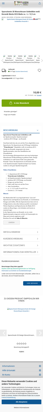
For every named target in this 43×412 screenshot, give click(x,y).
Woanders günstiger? (10, 111)
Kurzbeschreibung (13, 239)
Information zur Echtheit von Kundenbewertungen (16, 271)
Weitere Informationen (21, 407)
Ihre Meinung (32, 283)
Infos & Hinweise (11, 232)
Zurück (12, 222)
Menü (3, 3)
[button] (3, 333)
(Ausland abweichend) (21, 71)
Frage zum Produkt (10, 114)
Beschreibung (10, 130)
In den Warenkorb (21, 103)
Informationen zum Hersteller (19, 252)
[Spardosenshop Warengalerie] (21, 3)
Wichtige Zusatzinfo (14, 245)
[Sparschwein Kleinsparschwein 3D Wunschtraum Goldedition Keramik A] (21, 35)
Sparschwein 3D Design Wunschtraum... (21, 335)
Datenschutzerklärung (8, 397)
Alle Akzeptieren (21, 402)
